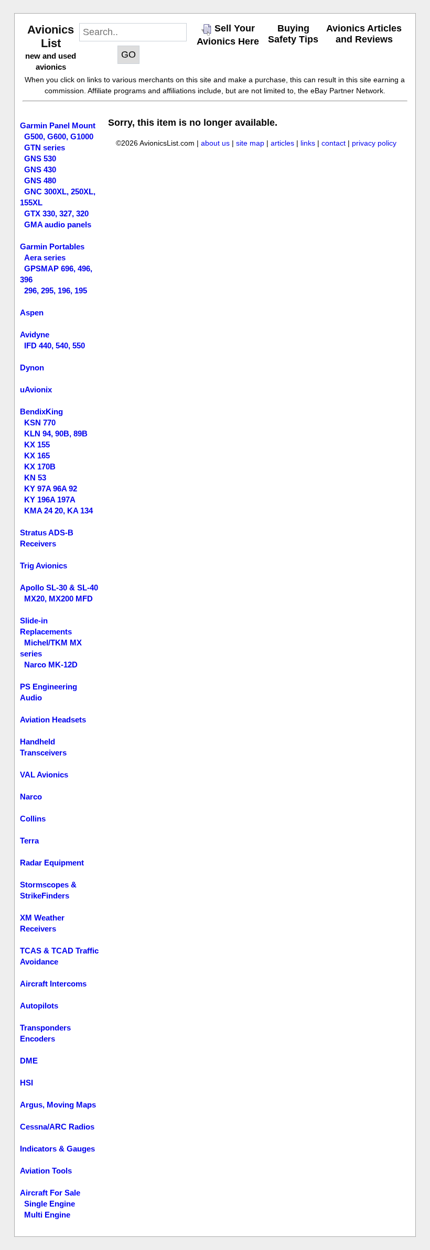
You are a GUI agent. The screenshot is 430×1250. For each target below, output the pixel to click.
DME (29, 1060)
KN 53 (35, 477)
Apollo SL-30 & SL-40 (59, 587)
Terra (29, 840)
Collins (33, 818)
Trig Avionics (43, 565)
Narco (31, 796)
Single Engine (49, 1203)
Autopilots (39, 1005)
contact (333, 143)
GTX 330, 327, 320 (56, 213)
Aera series (45, 257)
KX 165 (37, 455)
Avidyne (34, 334)
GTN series (44, 147)
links (307, 143)
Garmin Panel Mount (57, 125)
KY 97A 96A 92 (50, 488)
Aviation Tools (46, 1170)
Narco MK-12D (51, 664)
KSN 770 (40, 422)
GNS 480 (40, 180)
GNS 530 (40, 158)
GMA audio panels (57, 224)
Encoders (37, 1038)
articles (282, 143)
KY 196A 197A (50, 499)
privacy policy (374, 143)
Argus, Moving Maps (58, 1104)
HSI (26, 1082)
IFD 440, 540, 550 (54, 345)
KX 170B (40, 466)
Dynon (32, 367)
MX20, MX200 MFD (58, 598)
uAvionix (36, 389)
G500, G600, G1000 (58, 136)
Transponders (45, 1027)
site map (250, 143)
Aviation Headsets (53, 719)
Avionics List (50, 36)
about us (215, 143)
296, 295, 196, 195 (55, 290)
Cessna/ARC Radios (57, 1126)
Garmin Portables (52, 246)
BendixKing (41, 411)
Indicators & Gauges (57, 1148)
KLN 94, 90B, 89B (56, 433)
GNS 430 (40, 169)
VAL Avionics (44, 774)
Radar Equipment (52, 862)
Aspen (32, 312)
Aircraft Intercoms (53, 983)
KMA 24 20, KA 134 (58, 510)
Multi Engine (47, 1214)
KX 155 (37, 444)
